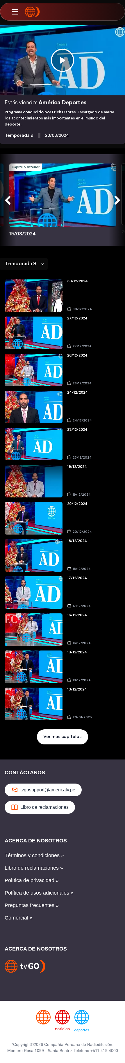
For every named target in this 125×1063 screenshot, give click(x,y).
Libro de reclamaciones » (34, 868)
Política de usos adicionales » (39, 893)
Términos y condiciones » (34, 855)
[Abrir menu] (15, 12)
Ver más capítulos (62, 737)
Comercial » (19, 918)
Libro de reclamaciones (44, 807)
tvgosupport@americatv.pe (47, 789)
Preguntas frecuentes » (32, 905)
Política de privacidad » (32, 880)
